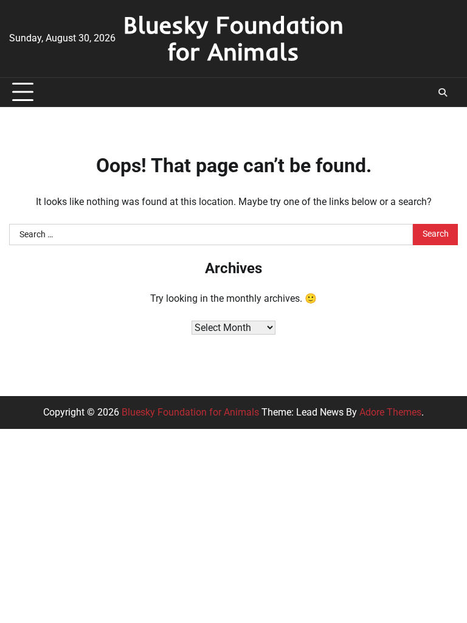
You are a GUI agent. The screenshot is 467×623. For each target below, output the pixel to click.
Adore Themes (390, 412)
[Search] (443, 92)
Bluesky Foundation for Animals (233, 38)
